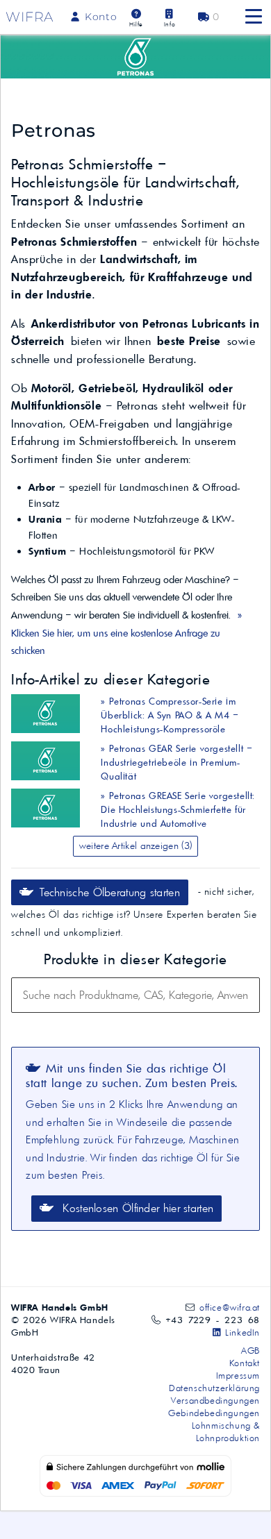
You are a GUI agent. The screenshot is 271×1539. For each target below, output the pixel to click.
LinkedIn (241, 1332)
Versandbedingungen (215, 1400)
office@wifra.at (229, 1307)
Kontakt (244, 1362)
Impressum (238, 1375)
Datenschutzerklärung (214, 1387)
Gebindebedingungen (214, 1412)
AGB (250, 1350)
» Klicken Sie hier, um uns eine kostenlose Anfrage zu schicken (126, 633)
